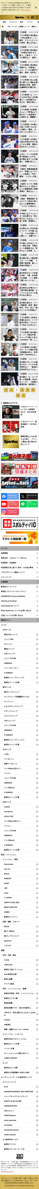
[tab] (21, 22)
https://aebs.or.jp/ (7, 1171)
